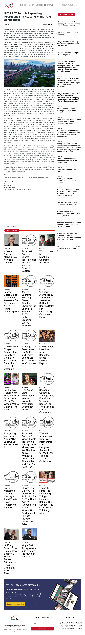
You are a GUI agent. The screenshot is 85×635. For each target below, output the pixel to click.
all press (39, 5)
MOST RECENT (29, 5)
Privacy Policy (11, 629)
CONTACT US (48, 5)
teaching (18, 118)
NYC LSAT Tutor (35, 29)
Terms (5, 629)
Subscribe (42, 629)
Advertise (18, 629)
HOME (21, 5)
